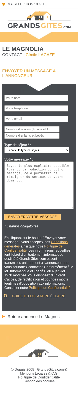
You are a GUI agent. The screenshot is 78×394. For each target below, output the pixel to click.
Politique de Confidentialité (39, 377)
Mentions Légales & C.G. (39, 373)
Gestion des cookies (39, 381)
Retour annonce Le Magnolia (35, 316)
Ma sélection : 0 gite (27, 4)
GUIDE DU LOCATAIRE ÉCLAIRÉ (38, 296)
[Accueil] (39, 19)
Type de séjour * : (17, 145)
